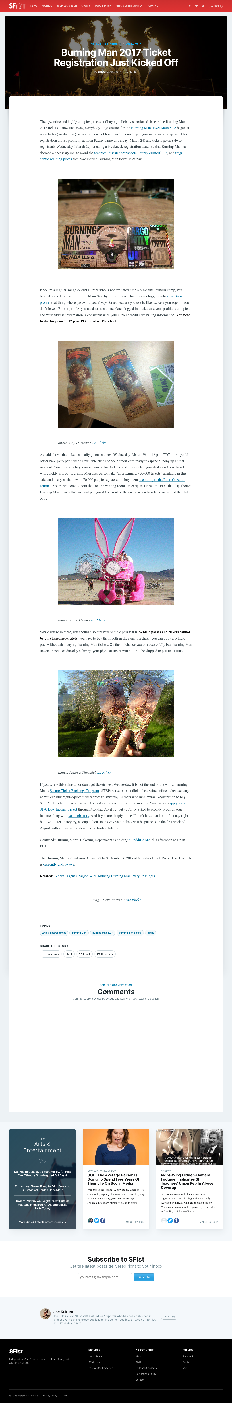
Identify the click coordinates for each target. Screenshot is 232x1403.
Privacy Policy (49, 1395)
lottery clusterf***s (152, 152)
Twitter (186, 1362)
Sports (86, 5)
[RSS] (204, 5)
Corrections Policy (146, 1373)
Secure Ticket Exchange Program (74, 790)
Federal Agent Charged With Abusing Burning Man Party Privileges (104, 875)
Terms (64, 1395)
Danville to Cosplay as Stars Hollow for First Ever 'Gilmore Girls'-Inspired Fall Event (42, 1173)
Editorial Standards (146, 1368)
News (33, 5)
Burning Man (79, 932)
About (139, 1356)
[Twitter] (196, 5)
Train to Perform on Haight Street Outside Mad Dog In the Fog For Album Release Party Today (42, 1204)
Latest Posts (95, 1356)
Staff (138, 1362)
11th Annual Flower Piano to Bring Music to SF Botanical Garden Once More (42, 1188)
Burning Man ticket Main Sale (153, 127)
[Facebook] (190, 6)
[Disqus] (116, 1055)
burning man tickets (130, 932)
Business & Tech (67, 5)
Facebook (188, 1356)
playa (151, 932)
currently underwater (58, 864)
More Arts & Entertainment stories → (42, 1222)
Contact (154, 5)
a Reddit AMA (140, 839)
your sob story (78, 815)
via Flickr (99, 442)
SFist (16, 1351)
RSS (185, 1368)
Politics (47, 5)
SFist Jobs (94, 1362)
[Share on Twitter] (97, 1220)
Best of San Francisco (100, 1368)
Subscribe (216, 5)
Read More (169, 1316)
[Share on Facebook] (103, 1220)
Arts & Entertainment (130, 5)
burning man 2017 (102, 932)
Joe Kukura (134, 43)
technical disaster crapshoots (115, 152)
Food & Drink (103, 5)
